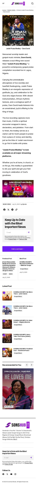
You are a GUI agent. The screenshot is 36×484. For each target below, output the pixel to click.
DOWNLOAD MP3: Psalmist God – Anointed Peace (23, 349)
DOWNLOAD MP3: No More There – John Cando (23, 293)
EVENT (5, 274)
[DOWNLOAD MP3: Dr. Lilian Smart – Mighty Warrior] (7, 324)
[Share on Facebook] (4, 210)
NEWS (10, 274)
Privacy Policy (12, 239)
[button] (3, 3)
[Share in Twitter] (8, 210)
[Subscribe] (29, 232)
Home (4, 10)
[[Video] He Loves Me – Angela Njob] (18, 388)
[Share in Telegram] (12, 210)
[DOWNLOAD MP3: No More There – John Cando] (7, 295)
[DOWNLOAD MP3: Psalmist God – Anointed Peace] (7, 352)
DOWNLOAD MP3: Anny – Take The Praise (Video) (22, 335)
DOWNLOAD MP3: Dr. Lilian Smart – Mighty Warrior (23, 321)
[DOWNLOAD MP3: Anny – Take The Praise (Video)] (7, 338)
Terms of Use (23, 239)
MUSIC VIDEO (11, 10)
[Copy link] (16, 210)
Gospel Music (24, 269)
